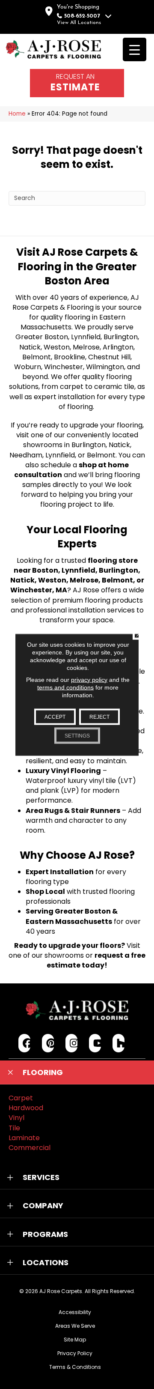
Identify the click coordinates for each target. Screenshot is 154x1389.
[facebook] (24, 1043)
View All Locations (79, 22)
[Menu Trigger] (134, 49)
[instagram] (71, 1043)
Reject (99, 717)
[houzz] (119, 1043)
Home (17, 114)
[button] (77, 1072)
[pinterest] (48, 1043)
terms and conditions (65, 687)
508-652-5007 (82, 16)
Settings (77, 735)
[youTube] (95, 1043)
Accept (54, 717)
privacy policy (89, 679)
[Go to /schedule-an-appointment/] (77, 83)
